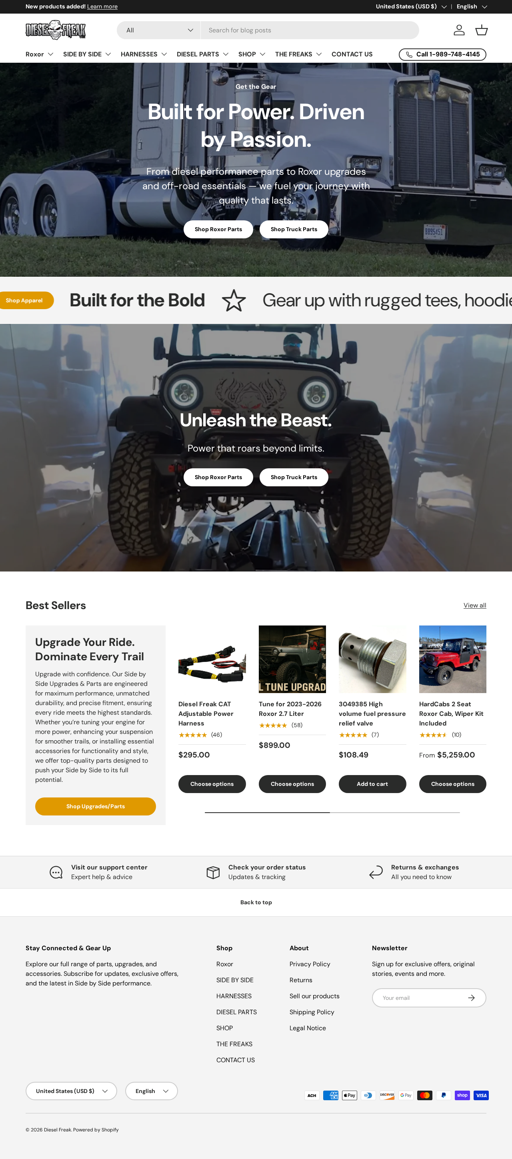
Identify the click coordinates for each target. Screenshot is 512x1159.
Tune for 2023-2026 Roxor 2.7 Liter (290, 709)
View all (475, 605)
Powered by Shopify (96, 1130)
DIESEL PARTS (198, 54)
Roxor (35, 54)
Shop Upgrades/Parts (95, 806)
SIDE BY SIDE (82, 54)
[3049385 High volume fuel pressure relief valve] (372, 659)
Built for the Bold (83, 300)
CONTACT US (352, 54)
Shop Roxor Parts (218, 229)
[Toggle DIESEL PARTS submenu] (225, 54)
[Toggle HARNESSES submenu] (164, 54)
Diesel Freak (57, 1130)
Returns (301, 980)
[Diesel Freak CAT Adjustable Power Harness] (212, 659)
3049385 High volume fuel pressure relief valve (372, 713)
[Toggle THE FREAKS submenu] (319, 54)
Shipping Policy (312, 1012)
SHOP (247, 54)
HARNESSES (139, 54)
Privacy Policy (310, 964)
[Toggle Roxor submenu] (50, 54)
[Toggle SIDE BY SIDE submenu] (108, 54)
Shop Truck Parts (294, 229)
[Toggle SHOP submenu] (262, 54)
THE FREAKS (293, 54)
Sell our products (315, 996)
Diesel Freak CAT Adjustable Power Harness (206, 713)
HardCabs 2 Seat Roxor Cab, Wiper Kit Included (451, 713)
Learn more (92, 6)
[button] (481, 30)
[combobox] (268, 30)
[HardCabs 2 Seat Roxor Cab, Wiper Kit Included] (453, 659)
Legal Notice (308, 1028)
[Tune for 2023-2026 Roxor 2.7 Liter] (292, 659)
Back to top (256, 902)
